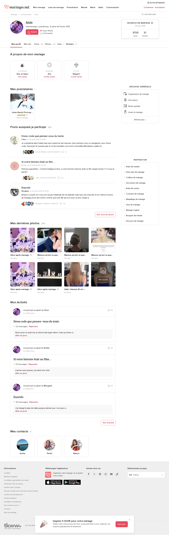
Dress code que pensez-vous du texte (43, 136)
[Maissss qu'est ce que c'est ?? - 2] (76, 240)
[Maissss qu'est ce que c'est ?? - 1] (49, 240)
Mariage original (132, 210)
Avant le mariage (135, 112)
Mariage (14, 14)
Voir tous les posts (105, 214)
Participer (122, 524)
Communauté (112, 7)
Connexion (149, 7)
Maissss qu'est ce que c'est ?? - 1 (48, 255)
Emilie (22, 453)
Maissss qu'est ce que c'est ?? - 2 (75, 255)
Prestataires (72, 7)
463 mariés (22, 77)
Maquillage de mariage (135, 199)
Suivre (34, 32)
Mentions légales (11, 477)
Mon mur (27, 44)
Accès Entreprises (157, 3)
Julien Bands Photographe (22, 112)
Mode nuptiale (134, 106)
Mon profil (16, 44)
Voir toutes (103, 279)
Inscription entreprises (12, 502)
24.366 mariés (49, 77)
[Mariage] (17, 8)
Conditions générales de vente (16, 480)
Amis (59, 44)
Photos (48, 44)
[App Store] (53, 484)
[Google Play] (72, 484)
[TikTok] (117, 474)
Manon (76, 453)
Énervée (26, 187)
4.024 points (47, 33)
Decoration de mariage (135, 183)
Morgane (25, 191)
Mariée (84, 7)
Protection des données (13, 484)
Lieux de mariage (56, 7)
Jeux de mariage (133, 204)
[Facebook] (88, 474)
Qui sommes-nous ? (12, 505)
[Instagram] (105, 474)
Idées (100, 7)
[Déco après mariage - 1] (22, 240)
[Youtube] (111, 474)
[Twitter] (94, 474)
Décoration (133, 100)
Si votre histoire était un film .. (38, 161)
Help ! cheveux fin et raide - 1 (75, 289)
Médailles (70, 44)
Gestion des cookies (12, 487)
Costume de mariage (135, 194)
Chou (24, 139)
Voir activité (108, 422)
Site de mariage (10, 512)
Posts (36, 44)
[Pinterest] (100, 474)
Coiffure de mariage (134, 177)
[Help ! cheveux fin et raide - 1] (76, 274)
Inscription (160, 7)
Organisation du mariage (138, 94)
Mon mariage (39, 7)
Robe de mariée (133, 166)
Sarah (49, 453)
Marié (92, 7)
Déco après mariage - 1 (21, 255)
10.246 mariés (76, 77)
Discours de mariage (135, 221)
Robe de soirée (132, 188)
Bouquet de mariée (134, 215)
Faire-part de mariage (135, 172)
